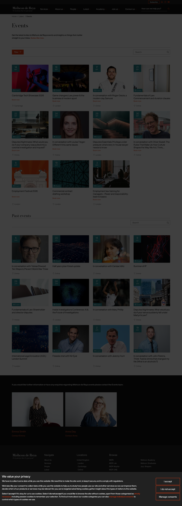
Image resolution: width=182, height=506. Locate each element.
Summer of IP (140, 266)
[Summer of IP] (152, 249)
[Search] (168, 9)
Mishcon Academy (148, 460)
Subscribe (154, 2)
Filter (16, 52)
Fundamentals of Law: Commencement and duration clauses (152, 97)
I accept (168, 481)
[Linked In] (161, 1)
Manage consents (168, 496)
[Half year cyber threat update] (70, 249)
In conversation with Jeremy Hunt (109, 355)
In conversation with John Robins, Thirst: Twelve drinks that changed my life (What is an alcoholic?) (151, 358)
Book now (16, 99)
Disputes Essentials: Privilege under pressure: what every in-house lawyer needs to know (110, 144)
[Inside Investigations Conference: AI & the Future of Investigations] (70, 292)
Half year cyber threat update (66, 266)
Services (44, 9)
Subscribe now (37, 37)
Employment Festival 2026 (25, 191)
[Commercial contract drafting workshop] (70, 174)
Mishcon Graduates (148, 463)
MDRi (111, 460)
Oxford (80, 469)
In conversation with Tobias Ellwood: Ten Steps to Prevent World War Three (30, 267)
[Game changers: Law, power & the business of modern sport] (70, 78)
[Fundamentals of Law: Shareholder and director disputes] (30, 292)
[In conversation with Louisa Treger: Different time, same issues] (70, 125)
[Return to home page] (24, 9)
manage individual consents (121, 496)
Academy (100, 9)
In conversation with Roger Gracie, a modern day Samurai (110, 97)
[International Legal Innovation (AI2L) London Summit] (30, 339)
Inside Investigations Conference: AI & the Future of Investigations (70, 311)
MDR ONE (113, 469)
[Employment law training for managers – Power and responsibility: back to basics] (111, 174)
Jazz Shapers (146, 466)
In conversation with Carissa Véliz (108, 266)
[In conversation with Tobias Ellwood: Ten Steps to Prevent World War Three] (30, 249)
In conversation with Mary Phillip (108, 309)
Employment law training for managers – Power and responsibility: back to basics (110, 193)
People (73, 9)
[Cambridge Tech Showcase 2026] (30, 78)
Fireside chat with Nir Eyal (64, 355)
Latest (86, 9)
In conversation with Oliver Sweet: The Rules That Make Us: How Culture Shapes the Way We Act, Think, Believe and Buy (152, 146)
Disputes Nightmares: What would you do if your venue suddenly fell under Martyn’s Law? (152, 312)
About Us (48, 460)
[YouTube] (168, 1)
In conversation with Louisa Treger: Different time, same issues (68, 143)
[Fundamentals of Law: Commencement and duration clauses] (152, 78)
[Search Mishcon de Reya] (155, 9)
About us (59, 9)
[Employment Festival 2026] (30, 174)
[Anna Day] (91, 409)
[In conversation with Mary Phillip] (111, 292)
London (81, 463)
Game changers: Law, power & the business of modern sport (68, 97)
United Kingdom (83, 460)
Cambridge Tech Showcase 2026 (28, 95)
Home (14, 16)
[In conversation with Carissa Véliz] (111, 249)
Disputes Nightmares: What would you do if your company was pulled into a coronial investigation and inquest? (30, 144)
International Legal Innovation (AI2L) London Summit (29, 357)
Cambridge (82, 466)
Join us (115, 9)
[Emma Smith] (37, 409)
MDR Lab (113, 463)
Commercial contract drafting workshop (62, 192)
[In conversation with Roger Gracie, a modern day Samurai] (111, 78)
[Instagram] (165, 1)
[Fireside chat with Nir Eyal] (70, 339)
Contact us (130, 9)
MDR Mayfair (114, 466)
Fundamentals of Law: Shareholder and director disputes (28, 311)
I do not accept (168, 489)
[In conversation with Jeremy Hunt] (111, 339)
